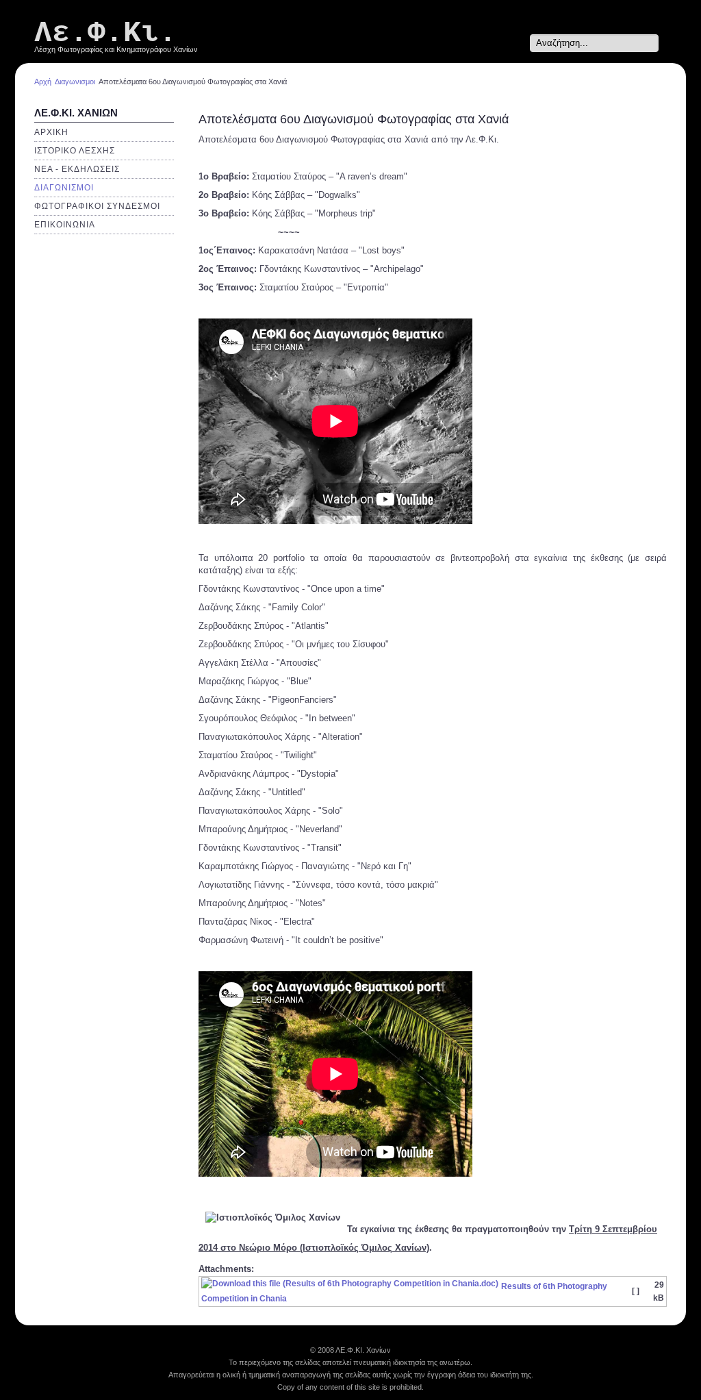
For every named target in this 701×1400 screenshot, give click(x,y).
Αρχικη (51, 132)
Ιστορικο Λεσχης (74, 150)
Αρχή (42, 81)
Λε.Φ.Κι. (105, 33)
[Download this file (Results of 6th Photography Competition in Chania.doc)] (351, 1286)
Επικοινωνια (64, 224)
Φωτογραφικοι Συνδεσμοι (97, 206)
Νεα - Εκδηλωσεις (77, 169)
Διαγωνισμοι (75, 81)
